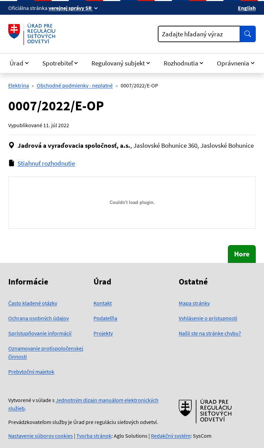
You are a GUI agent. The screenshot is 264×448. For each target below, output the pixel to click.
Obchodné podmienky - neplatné (75, 85)
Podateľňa (105, 318)
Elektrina (18, 85)
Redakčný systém (170, 435)
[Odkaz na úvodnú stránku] (33, 34)
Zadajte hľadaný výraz (192, 34)
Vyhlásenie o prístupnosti (208, 318)
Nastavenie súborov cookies (40, 435)
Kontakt (103, 303)
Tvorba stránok (93, 435)
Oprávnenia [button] (233, 63)
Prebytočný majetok (31, 371)
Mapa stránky (194, 303)
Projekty (103, 333)
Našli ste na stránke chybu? (210, 333)
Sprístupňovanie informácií (40, 333)
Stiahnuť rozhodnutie (46, 163)
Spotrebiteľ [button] (57, 63)
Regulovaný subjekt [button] (118, 63)
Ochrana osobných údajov (38, 318)
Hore (242, 253)
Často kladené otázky (32, 303)
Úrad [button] (16, 63)
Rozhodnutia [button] (181, 63)
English (247, 7)
